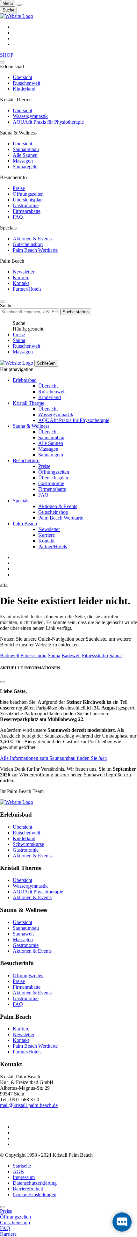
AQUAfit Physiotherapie (38, 891)
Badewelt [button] (9, 655)
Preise (19, 188)
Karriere (21, 277)
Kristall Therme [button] (28, 403)
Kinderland (24, 88)
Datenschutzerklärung (35, 1183)
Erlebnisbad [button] (25, 380)
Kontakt (21, 283)
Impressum (24, 1177)
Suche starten (76, 311)
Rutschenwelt (26, 83)
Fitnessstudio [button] (33, 655)
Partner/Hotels (27, 289)
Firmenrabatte (26, 211)
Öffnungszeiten (28, 194)
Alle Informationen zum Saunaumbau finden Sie (53, 758)
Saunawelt (23, 933)
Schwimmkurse (28, 844)
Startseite (22, 1165)
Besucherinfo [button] (26, 460)
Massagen (23, 161)
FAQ (18, 217)
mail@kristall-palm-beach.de (29, 1105)
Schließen (46, 363)
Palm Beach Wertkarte (35, 250)
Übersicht (22, 77)
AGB (18, 1171)
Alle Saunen (25, 155)
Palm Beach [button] (25, 523)
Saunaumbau (26, 149)
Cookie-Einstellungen (34, 1194)
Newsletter (23, 271)
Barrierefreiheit (28, 1188)
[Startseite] (16, 16)
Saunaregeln (25, 166)
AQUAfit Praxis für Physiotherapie (48, 122)
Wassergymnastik (30, 116)
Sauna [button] (54, 655)
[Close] (2, 62)
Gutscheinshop (28, 244)
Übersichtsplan (28, 199)
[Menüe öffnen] (19, 5)
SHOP (6, 55)
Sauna (19, 340)
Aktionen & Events (32, 238)
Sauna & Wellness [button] (31, 426)
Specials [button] (21, 500)
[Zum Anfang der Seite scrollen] (2, 1207)
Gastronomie (26, 205)
